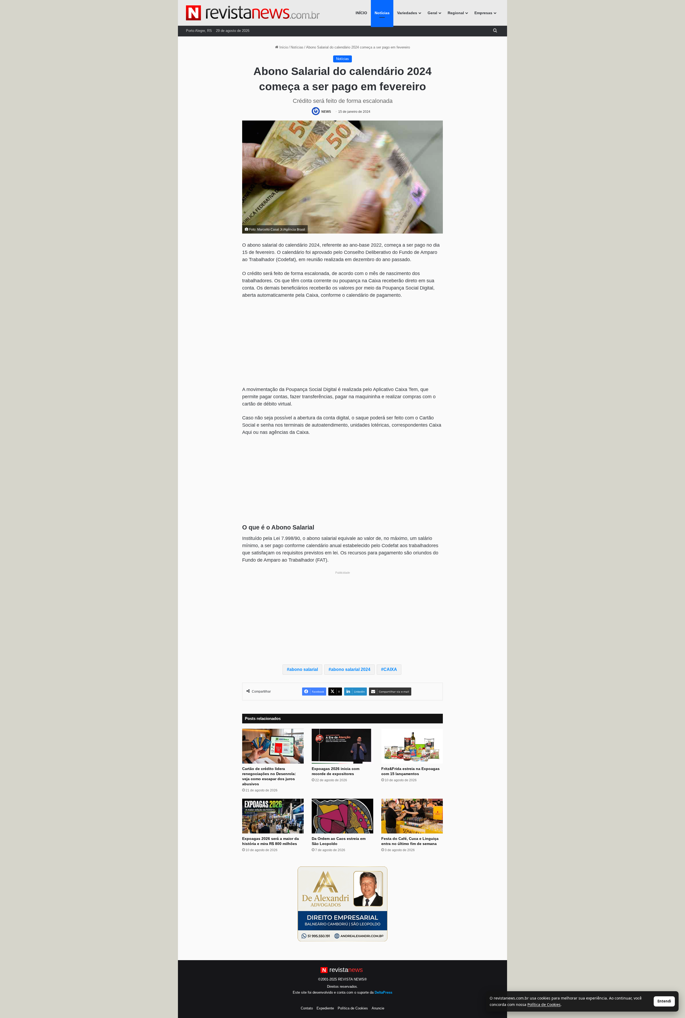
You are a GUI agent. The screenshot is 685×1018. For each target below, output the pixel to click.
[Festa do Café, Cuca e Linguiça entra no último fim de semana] (412, 816)
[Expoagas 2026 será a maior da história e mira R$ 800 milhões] (273, 816)
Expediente (325, 1008)
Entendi (664, 1001)
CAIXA (390, 669)
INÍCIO (361, 13)
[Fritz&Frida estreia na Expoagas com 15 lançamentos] (412, 746)
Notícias (382, 13)
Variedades (407, 13)
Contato (307, 1008)
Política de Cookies (353, 1008)
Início (283, 47)
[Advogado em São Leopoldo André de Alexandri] (342, 903)
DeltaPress (383, 992)
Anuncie (378, 1008)
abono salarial (303, 669)
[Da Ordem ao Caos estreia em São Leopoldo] (342, 816)
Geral (432, 13)
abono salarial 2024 (350, 669)
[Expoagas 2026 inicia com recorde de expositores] (342, 746)
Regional (456, 13)
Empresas (483, 13)
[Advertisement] (342, 343)
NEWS (326, 112)
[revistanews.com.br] (253, 12)
